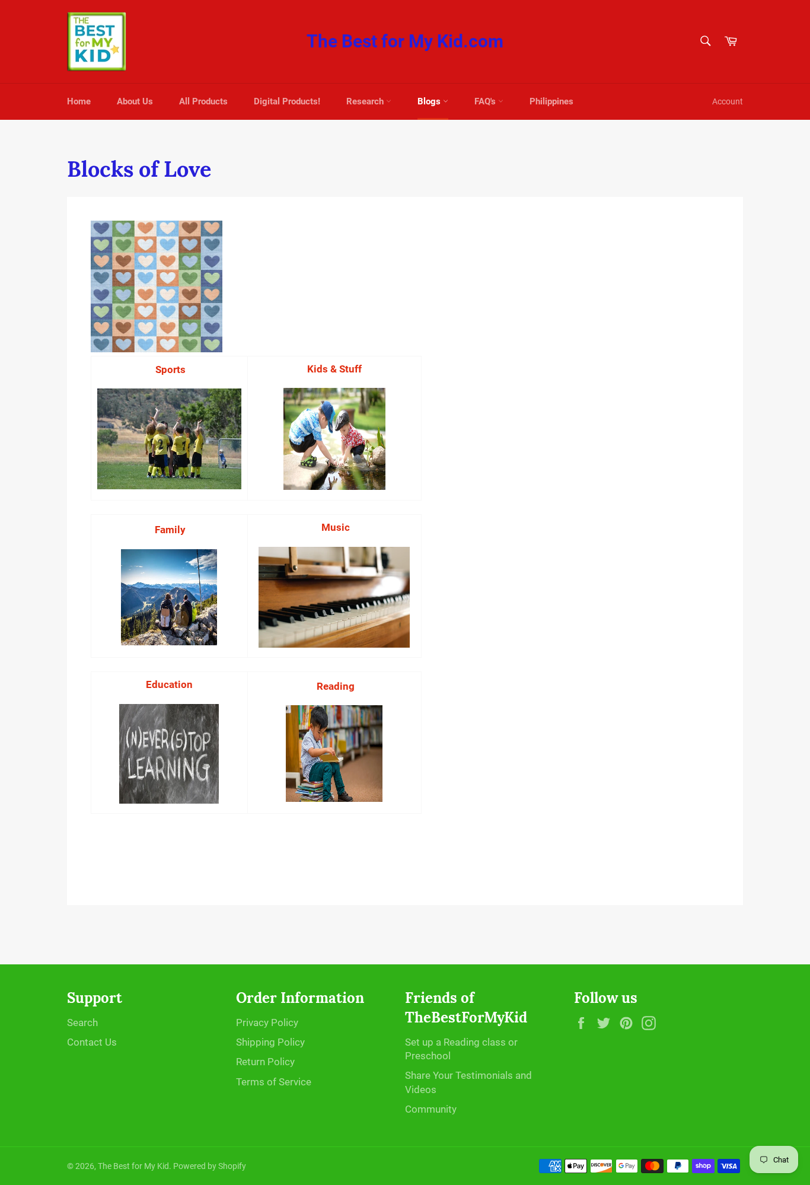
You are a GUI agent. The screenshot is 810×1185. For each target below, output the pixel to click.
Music (335, 527)
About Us (135, 101)
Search (82, 1022)
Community (431, 1109)
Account (727, 101)
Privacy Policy (267, 1022)
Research (366, 101)
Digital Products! (287, 101)
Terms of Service (273, 1082)
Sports (170, 369)
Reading (334, 686)
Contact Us (92, 1042)
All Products (203, 101)
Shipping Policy (270, 1042)
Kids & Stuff (334, 369)
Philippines (551, 101)
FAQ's (486, 101)
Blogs (430, 101)
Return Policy (265, 1062)
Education (169, 684)
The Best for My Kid (133, 1166)
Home (79, 101)
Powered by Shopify (209, 1166)
